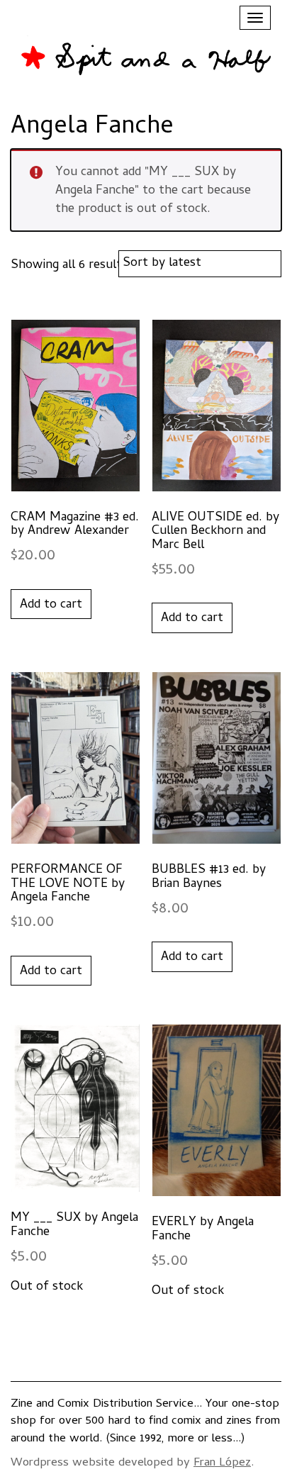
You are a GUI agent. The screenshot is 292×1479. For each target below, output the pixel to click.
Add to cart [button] (51, 605)
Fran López (222, 1463)
